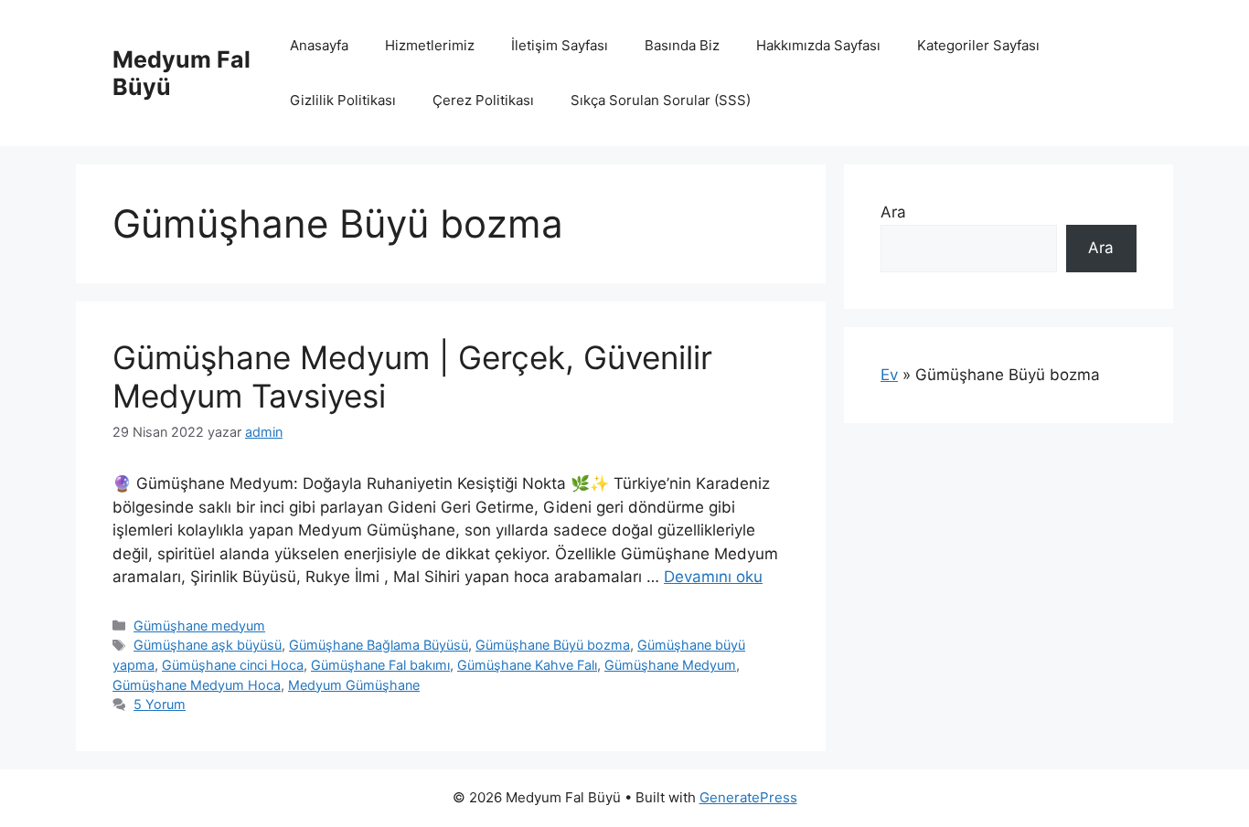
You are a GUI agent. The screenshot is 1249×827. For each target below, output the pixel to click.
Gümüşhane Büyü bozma (552, 644)
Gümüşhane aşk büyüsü (207, 644)
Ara (893, 212)
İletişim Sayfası (559, 45)
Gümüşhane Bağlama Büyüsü (378, 644)
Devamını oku (713, 576)
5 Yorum (159, 704)
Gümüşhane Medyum (670, 665)
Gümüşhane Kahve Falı (527, 665)
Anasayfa (319, 45)
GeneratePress (748, 797)
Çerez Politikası (483, 100)
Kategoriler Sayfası (978, 45)
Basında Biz (682, 45)
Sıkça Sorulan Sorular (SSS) (661, 100)
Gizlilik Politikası (343, 100)
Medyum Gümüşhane (354, 685)
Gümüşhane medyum (199, 625)
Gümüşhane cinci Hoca (233, 665)
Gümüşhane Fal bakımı (380, 665)
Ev (889, 375)
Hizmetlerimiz (430, 45)
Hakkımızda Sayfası (818, 45)
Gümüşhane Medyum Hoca (196, 685)
